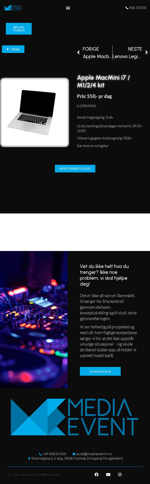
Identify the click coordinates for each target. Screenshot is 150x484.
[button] (68, 8)
